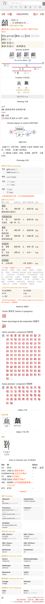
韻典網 (28, 268)
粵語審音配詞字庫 (9, 196)
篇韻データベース (17, 268)
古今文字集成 (18, 602)
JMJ (2, 32)
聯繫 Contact (40, 599)
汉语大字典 (14, 29)
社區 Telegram (21, 599)
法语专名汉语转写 (38, 602)
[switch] (29, 60)
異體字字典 (32, 29)
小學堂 (5, 268)
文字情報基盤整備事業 (26, 196)
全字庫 (23, 29)
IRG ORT (27, 602)
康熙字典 (4, 29)
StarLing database (9, 300)
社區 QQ (30, 599)
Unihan (22, 491)
